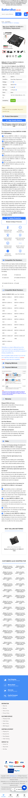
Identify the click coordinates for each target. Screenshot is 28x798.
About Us (4, 706)
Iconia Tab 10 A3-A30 (19, 294)
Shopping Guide (6, 718)
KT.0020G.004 (5, 277)
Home (3, 21)
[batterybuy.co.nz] (13, 10)
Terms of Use (5, 710)
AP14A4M (16, 283)
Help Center (5, 746)
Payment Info (5, 734)
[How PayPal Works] (14, 771)
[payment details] (14, 395)
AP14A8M (4, 275)
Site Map (4, 749)
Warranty (4, 708)
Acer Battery (7, 21)
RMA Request (5, 726)
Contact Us (5, 744)
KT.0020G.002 (17, 275)
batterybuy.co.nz (13, 776)
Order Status (5, 721)
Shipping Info (5, 731)
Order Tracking (5, 738)
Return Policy (5, 723)
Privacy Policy (5, 713)
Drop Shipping (5, 736)
